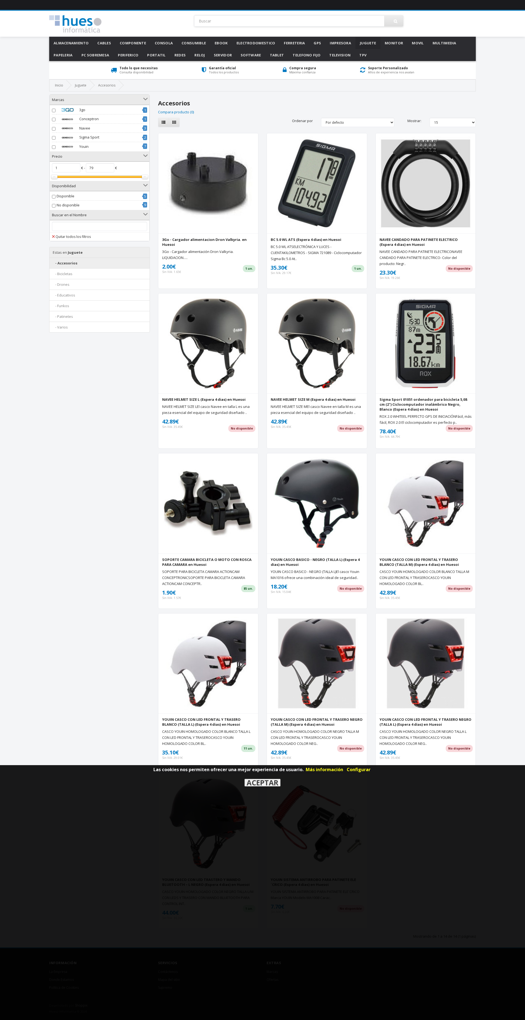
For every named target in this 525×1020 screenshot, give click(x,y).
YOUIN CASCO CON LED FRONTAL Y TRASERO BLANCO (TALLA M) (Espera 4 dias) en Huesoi (419, 562)
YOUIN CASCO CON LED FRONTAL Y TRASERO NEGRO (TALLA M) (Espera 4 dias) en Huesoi (317, 722)
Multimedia (444, 43)
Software (251, 55)
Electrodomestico (256, 43)
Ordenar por (302, 120)
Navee (84, 128)
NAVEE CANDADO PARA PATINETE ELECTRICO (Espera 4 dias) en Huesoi (419, 242)
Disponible (65, 196)
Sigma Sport (88, 137)
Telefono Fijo (306, 55)
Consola (164, 43)
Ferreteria (294, 43)
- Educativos (64, 295)
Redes (180, 55)
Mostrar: (414, 120)
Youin (83, 146)
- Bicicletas (62, 273)
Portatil (156, 55)
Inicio (59, 85)
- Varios (60, 327)
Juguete (368, 43)
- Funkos (61, 305)
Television (340, 55)
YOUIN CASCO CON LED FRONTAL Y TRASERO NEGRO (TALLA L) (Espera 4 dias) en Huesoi (425, 722)
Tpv (362, 55)
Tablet (277, 55)
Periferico (128, 55)
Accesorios (106, 85)
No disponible (68, 205)
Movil (418, 43)
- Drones (61, 284)
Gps (317, 43)
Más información (324, 770)
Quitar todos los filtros (73, 236)
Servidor (223, 55)
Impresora (340, 43)
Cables (104, 43)
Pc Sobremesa (95, 55)
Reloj (199, 55)
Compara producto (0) (176, 112)
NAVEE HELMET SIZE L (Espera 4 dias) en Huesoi (204, 399)
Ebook (221, 43)
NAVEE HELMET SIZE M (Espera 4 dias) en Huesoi (313, 399)
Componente (133, 43)
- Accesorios (65, 263)
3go (81, 109)
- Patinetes (63, 316)
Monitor (394, 43)
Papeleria (63, 55)
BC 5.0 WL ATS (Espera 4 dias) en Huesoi (306, 239)
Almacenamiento (71, 43)
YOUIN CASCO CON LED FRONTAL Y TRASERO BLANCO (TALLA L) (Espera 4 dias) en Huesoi (201, 722)
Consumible (194, 43)
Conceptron (88, 118)
